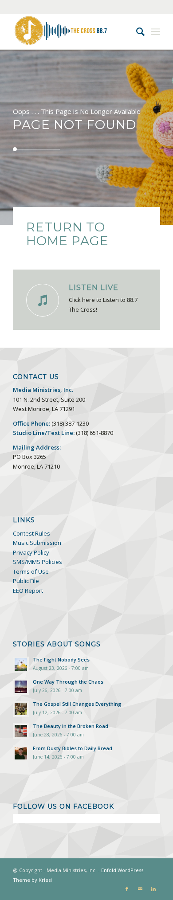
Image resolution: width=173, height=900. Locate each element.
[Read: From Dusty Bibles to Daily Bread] (21, 753)
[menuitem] (136, 31)
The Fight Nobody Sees (61, 659)
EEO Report (28, 591)
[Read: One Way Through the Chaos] (21, 687)
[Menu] (155, 31)
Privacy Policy (31, 552)
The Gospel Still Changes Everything (77, 703)
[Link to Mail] (140, 889)
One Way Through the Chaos (68, 681)
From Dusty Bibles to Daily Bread (72, 748)
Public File (26, 581)
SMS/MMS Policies (37, 562)
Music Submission (37, 543)
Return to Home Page (67, 233)
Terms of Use (31, 571)
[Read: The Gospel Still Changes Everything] (21, 709)
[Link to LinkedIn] (153, 889)
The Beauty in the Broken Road (70, 726)
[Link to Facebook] (127, 889)
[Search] (136, 31)
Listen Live (93, 287)
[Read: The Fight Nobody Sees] (21, 665)
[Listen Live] (42, 300)
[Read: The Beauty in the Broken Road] (21, 731)
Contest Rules (31, 533)
